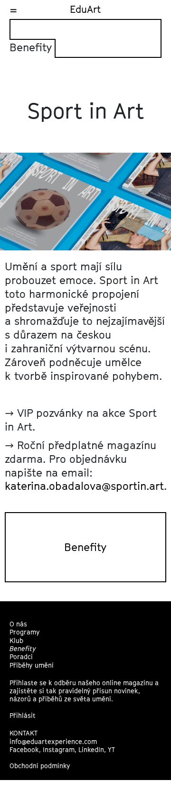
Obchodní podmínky (40, 766)
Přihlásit (23, 715)
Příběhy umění (32, 665)
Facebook (24, 749)
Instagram (59, 749)
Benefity (85, 547)
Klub (16, 640)
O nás (18, 624)
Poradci (21, 657)
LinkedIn (91, 749)
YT (111, 749)
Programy (25, 632)
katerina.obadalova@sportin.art (84, 485)
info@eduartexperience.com (53, 741)
